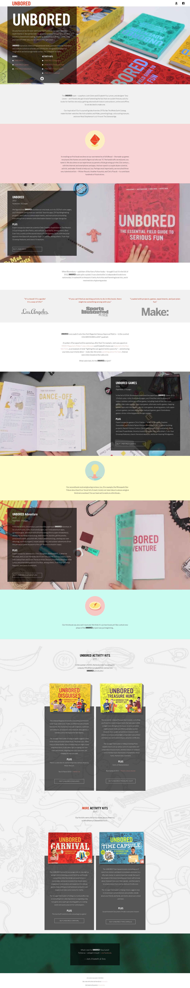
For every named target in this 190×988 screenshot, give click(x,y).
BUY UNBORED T (115, 922)
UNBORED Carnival (51, 73)
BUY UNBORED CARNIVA (69, 921)
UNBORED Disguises (52, 60)
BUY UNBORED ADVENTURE (25, 575)
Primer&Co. (104, 981)
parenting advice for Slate (111, 352)
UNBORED (41, 20)
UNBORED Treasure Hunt (53, 65)
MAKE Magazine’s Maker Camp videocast (78, 346)
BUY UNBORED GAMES (126, 444)
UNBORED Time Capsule (53, 69)
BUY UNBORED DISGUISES (69, 781)
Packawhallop (101, 985)
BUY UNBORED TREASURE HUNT (121, 781)
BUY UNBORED (19, 249)
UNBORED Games (21, 65)
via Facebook (106, 953)
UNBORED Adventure (23, 69)
